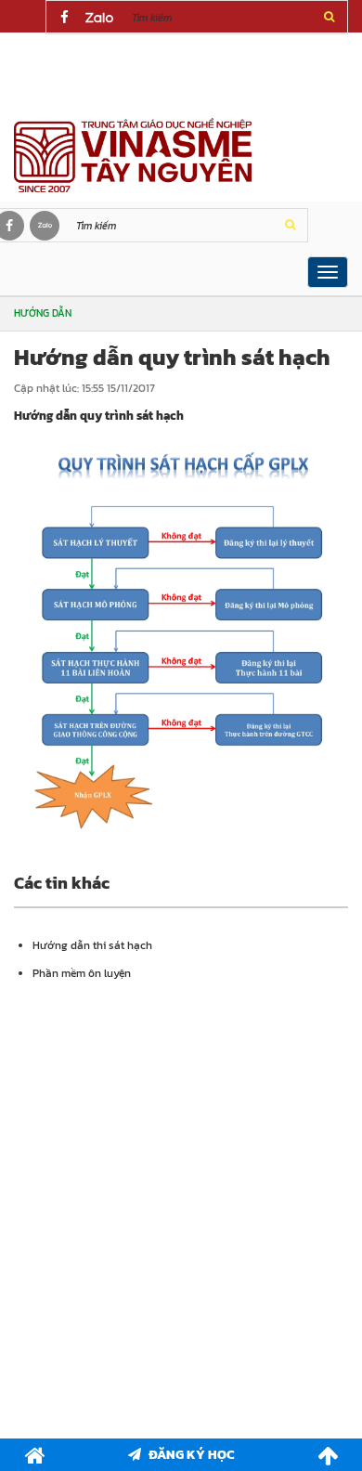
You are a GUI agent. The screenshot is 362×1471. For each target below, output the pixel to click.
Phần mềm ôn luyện (81, 973)
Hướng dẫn (42, 313)
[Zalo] (99, 18)
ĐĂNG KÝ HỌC (192, 1454)
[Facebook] (64, 18)
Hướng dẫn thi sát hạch (92, 945)
